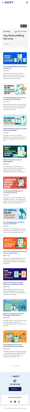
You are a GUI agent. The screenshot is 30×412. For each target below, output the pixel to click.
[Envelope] (22, 26)
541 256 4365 (15, 384)
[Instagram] (19, 401)
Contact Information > (15, 397)
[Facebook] (15, 401)
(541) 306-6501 (22, 31)
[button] (26, 2)
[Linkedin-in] (11, 401)
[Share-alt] (25, 26)
